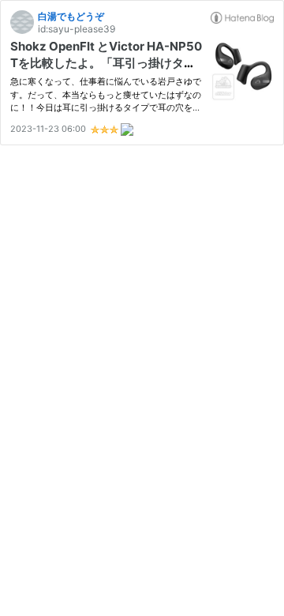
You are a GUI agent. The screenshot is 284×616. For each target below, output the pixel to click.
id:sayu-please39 (76, 29)
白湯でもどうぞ (71, 16)
